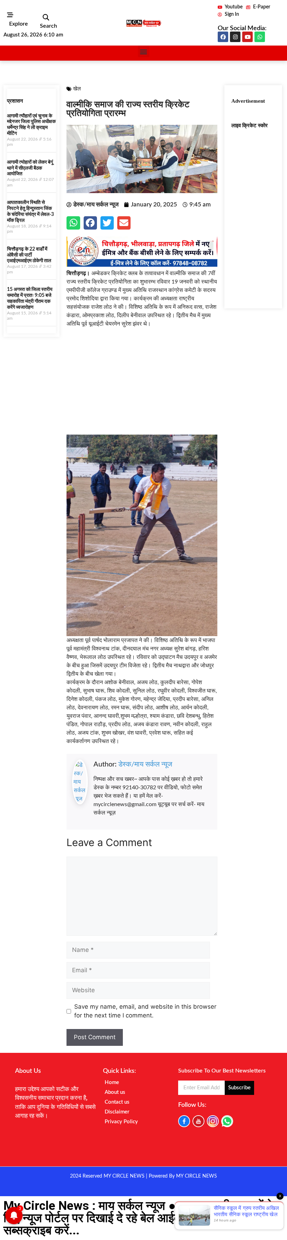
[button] (45, 17)
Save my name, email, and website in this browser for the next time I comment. (145, 1011)
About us (115, 1092)
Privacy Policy (121, 1121)
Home (112, 1082)
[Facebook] (223, 37)
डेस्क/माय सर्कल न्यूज (145, 764)
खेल (77, 88)
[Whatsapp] (259, 37)
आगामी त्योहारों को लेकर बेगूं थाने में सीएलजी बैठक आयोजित (30, 168)
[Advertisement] (141, 385)
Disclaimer (117, 1112)
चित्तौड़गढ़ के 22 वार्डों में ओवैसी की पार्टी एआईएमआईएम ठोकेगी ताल (29, 255)
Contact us (117, 1102)
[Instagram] (235, 37)
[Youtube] (247, 37)
